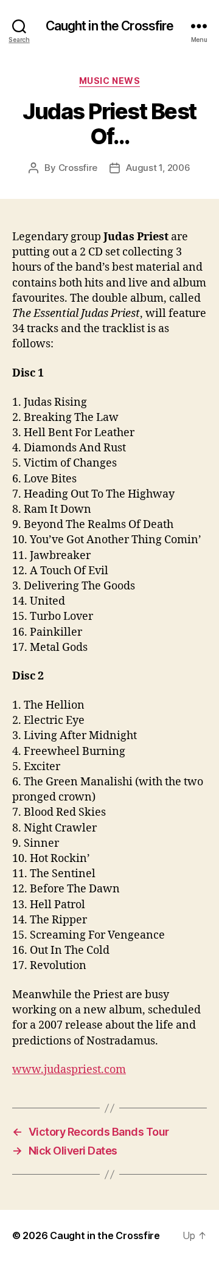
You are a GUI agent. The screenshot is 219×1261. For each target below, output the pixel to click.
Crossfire (78, 167)
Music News (109, 80)
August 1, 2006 (158, 167)
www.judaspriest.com (69, 1070)
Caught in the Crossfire (110, 25)
